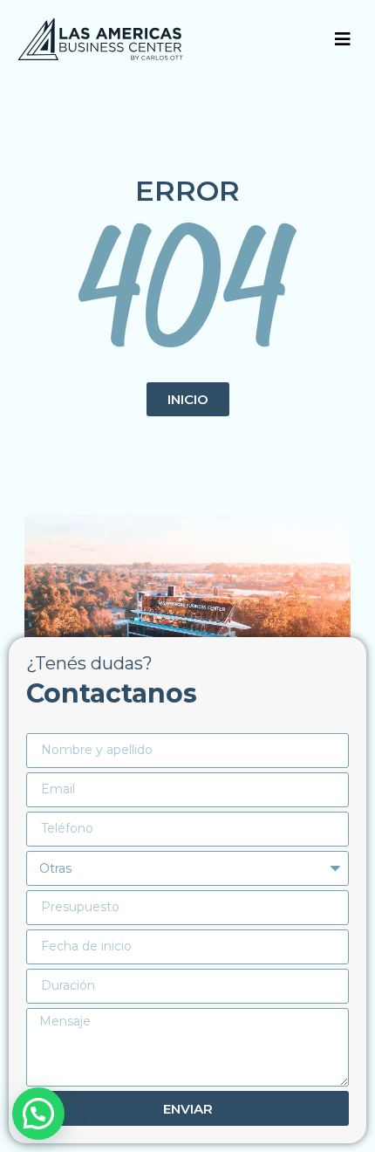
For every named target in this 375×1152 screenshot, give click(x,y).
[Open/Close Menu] (342, 39)
